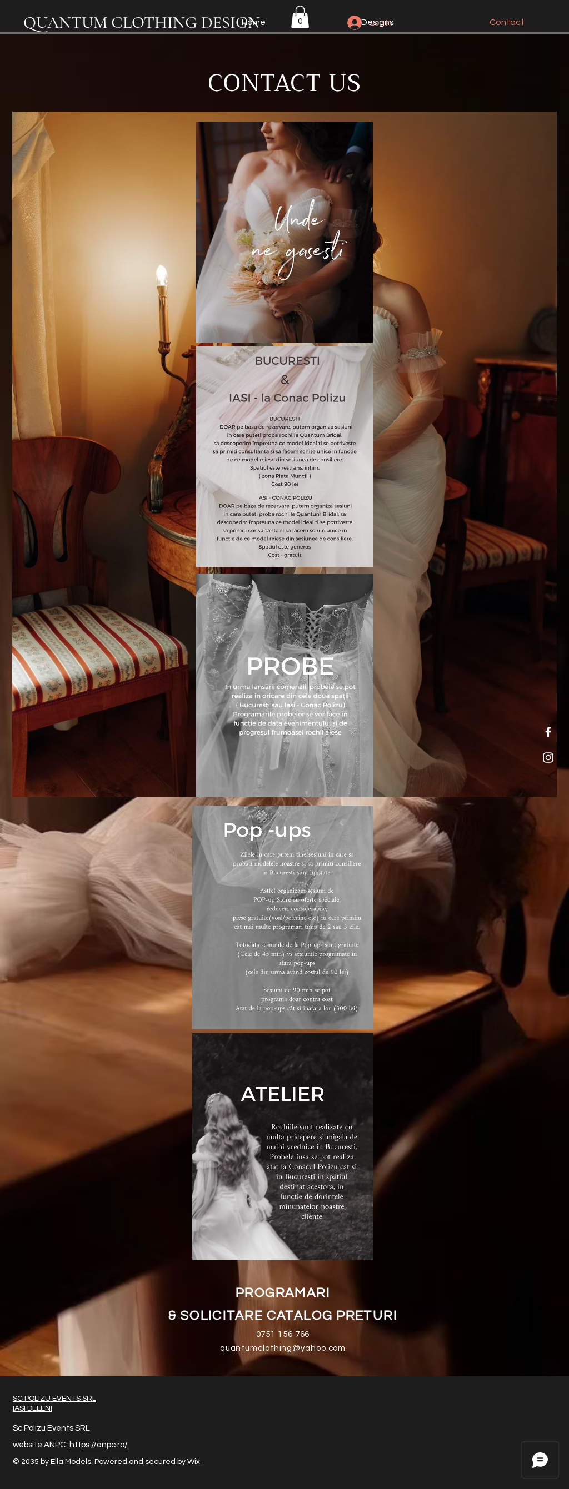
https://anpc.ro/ (98, 1445)
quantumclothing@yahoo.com (283, 1348)
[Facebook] (548, 732)
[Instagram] (548, 757)
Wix (194, 1462)
